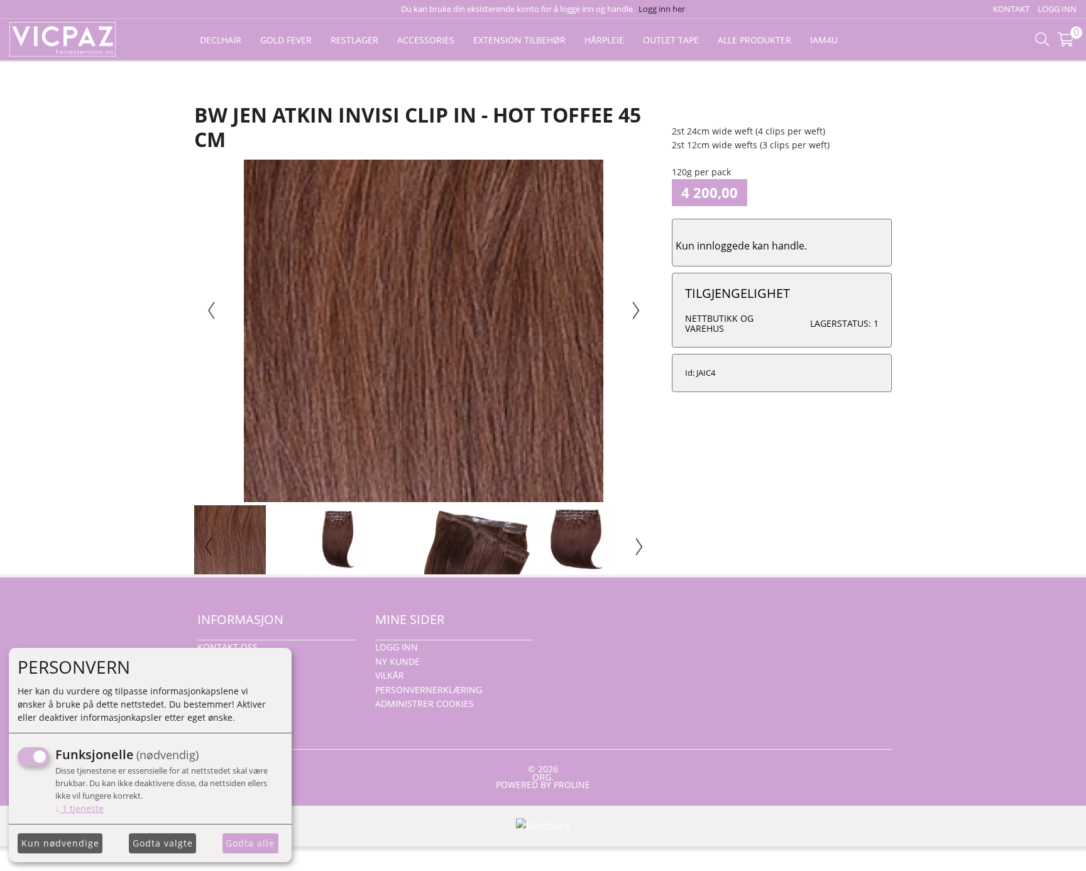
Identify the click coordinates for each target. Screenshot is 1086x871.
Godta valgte (163, 843)
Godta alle (250, 843)
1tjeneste (79, 808)
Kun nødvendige (60, 843)
